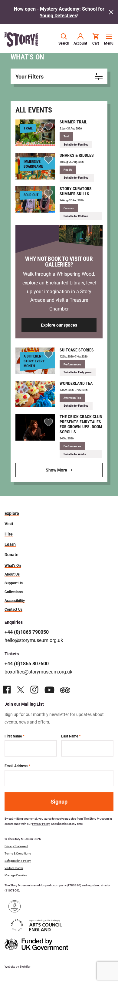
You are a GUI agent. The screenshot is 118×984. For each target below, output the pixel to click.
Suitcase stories (77, 350)
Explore (12, 513)
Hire (9, 534)
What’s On (13, 565)
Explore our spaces (59, 325)
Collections (14, 591)
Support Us (14, 582)
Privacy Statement (16, 846)
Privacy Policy (41, 823)
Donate (11, 554)
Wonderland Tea (76, 383)
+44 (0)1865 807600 (27, 663)
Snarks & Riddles (77, 155)
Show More (56, 470)
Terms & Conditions (18, 853)
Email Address (17, 765)
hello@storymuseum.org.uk (34, 640)
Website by (17, 966)
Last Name (70, 736)
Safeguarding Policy (18, 860)
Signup (59, 801)
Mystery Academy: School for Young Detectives (72, 11)
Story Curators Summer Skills (76, 191)
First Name (14, 736)
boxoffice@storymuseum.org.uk (38, 671)
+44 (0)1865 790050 (27, 632)
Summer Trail (73, 122)
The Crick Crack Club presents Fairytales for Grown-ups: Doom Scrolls (81, 424)
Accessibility (15, 600)
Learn (10, 544)
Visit (9, 524)
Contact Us (13, 609)
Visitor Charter (14, 867)
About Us (12, 574)
